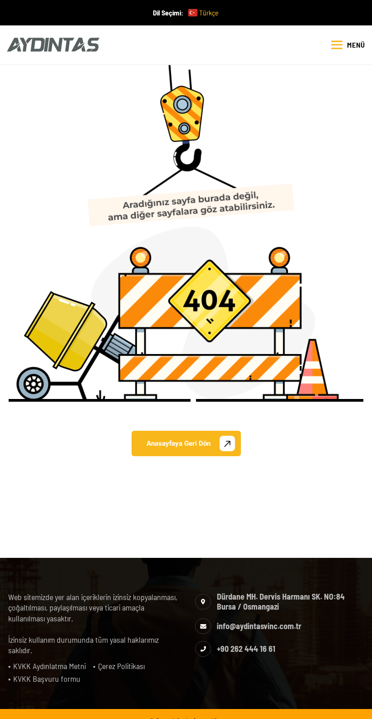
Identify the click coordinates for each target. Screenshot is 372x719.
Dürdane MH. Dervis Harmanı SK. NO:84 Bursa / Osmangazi (281, 601)
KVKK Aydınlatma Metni (49, 666)
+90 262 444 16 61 (246, 649)
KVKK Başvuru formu (46, 679)
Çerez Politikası (121, 666)
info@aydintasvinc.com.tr (259, 626)
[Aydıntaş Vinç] (53, 45)
